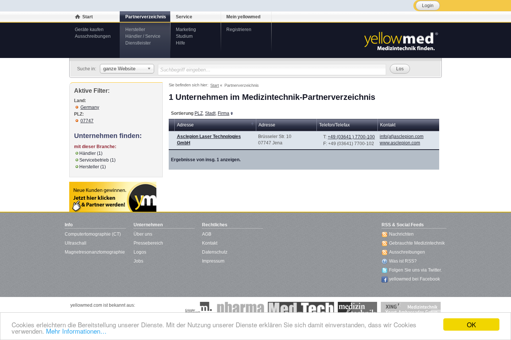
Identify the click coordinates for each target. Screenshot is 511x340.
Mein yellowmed (243, 16)
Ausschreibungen (93, 36)
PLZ (199, 113)
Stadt (210, 113)
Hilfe (180, 43)
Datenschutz (214, 252)
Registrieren (238, 29)
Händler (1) (90, 153)
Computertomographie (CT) (93, 234)
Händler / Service (142, 36)
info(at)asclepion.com (401, 136)
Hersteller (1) (92, 166)
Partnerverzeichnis (145, 16)
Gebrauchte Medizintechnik (417, 243)
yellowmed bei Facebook (414, 279)
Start (87, 16)
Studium (184, 36)
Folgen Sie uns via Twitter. (415, 270)
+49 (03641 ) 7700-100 (351, 137)
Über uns (143, 234)
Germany (89, 107)
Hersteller (135, 29)
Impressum (213, 261)
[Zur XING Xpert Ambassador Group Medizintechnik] (411, 309)
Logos (140, 252)
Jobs (138, 261)
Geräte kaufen (89, 29)
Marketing (186, 29)
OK (471, 324)
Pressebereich (148, 243)
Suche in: (86, 68)
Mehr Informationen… (76, 331)
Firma (223, 113)
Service (184, 16)
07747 (87, 120)
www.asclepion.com (400, 143)
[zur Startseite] (400, 40)
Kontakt (209, 243)
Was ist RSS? (403, 261)
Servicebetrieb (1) (97, 160)
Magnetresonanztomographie (95, 252)
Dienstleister (138, 43)
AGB (206, 234)
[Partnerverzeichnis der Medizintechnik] (112, 197)
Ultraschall (75, 243)
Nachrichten (401, 234)
